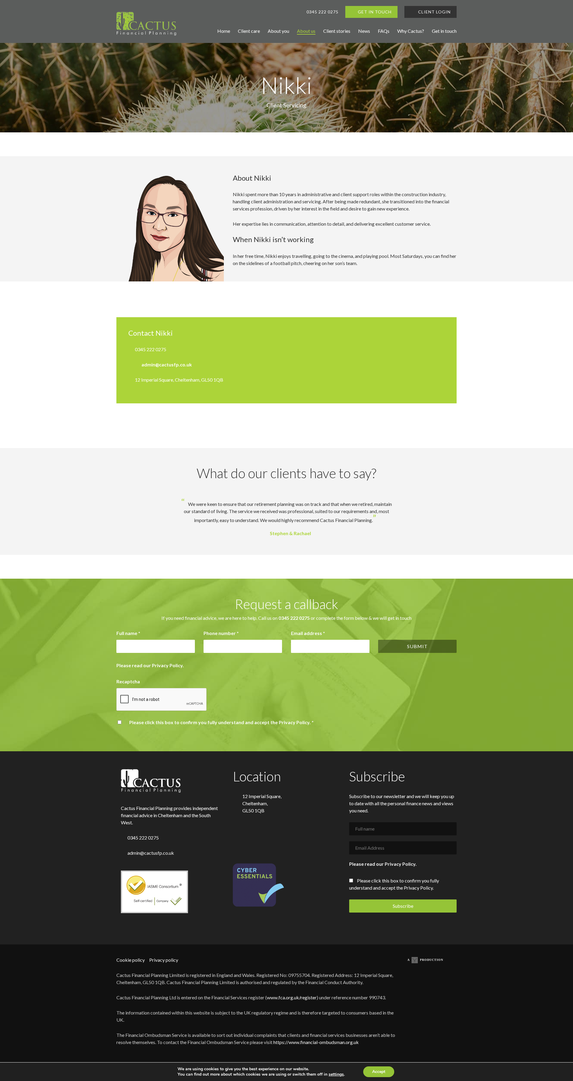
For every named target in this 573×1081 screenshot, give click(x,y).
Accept (378, 1071)
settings (336, 1074)
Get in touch (444, 31)
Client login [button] (434, 11)
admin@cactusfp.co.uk (166, 364)
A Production (425, 959)
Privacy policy (163, 960)
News (364, 31)
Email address (308, 633)
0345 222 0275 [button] (322, 11)
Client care (249, 31)
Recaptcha (128, 681)
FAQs (383, 31)
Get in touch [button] (375, 11)
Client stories (336, 31)
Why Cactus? (410, 31)
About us (306, 31)
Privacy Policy (167, 665)
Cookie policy (130, 960)
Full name (128, 633)
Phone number (221, 633)
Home (223, 31)
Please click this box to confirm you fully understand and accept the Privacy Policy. (221, 722)
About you (278, 31)
